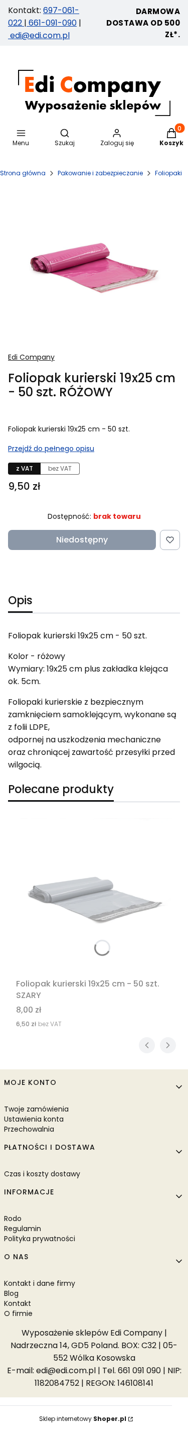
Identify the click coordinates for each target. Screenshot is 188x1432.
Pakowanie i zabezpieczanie (100, 173)
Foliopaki (168, 173)
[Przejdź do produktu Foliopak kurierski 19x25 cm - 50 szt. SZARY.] (94, 896)
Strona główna (23, 173)
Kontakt (17, 1303)
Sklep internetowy (82, 1418)
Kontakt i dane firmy (39, 1283)
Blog (11, 1293)
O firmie (18, 1313)
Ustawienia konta (34, 1119)
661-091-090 (53, 23)
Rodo (13, 1219)
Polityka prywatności (39, 1239)
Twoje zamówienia (36, 1109)
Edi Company (31, 357)
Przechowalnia (29, 1129)
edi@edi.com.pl (39, 35)
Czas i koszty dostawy (42, 1174)
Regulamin (22, 1229)
